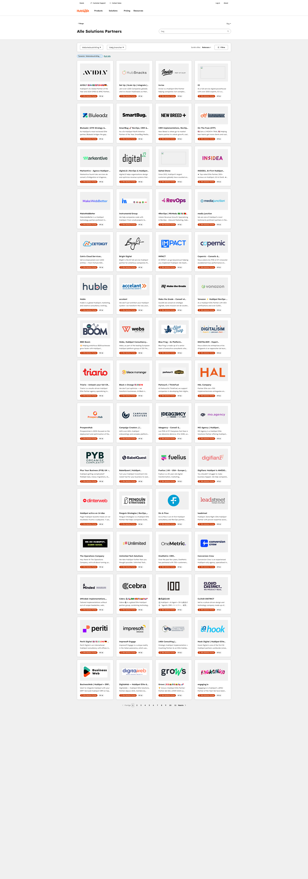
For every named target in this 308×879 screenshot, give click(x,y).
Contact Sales (116, 3)
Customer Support (99, 3)
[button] (229, 23)
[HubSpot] (83, 11)
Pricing (127, 11)
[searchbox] (195, 31)
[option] (90, 47)
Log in (218, 3)
